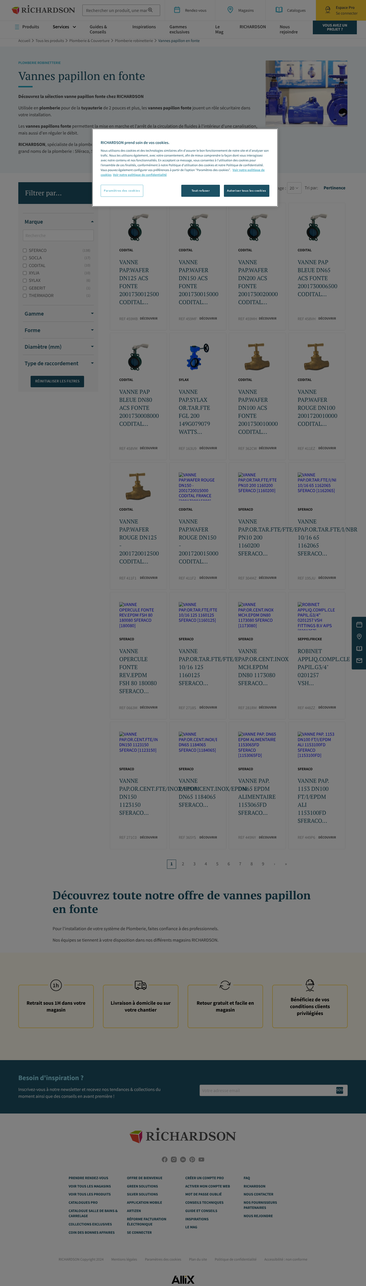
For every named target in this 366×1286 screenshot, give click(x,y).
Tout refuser (201, 190)
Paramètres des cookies (122, 190)
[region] (185, 168)
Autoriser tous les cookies (246, 190)
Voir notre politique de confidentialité (140, 175)
